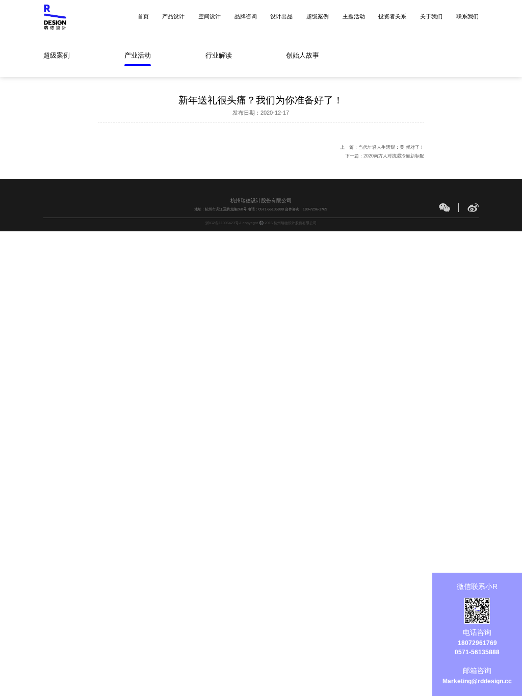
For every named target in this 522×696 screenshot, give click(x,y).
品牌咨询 (245, 16)
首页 (143, 16)
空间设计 (209, 16)
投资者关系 (392, 16)
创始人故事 (302, 55)
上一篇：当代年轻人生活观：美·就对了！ (382, 147)
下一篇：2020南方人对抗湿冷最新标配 (384, 155)
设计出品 (281, 16)
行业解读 (218, 55)
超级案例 (317, 16)
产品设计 (173, 16)
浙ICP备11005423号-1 (223, 223)
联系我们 (467, 16)
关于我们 (431, 16)
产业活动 (137, 55)
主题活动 (354, 16)
